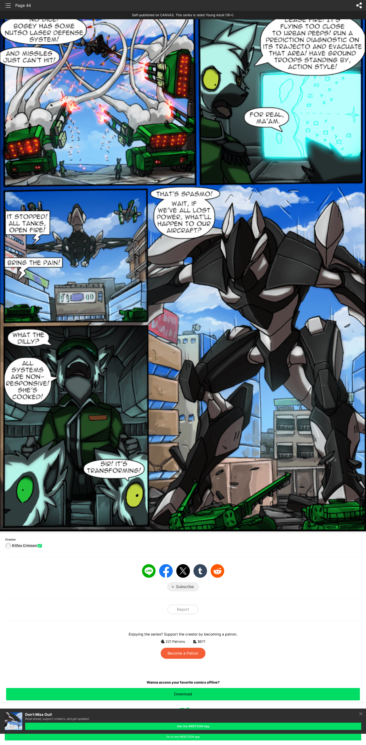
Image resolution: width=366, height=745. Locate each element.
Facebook (166, 571)
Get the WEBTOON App (193, 726)
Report (183, 609)
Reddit (217, 571)
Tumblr (200, 571)
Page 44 (23, 5)
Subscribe (185, 586)
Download (183, 694)
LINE (149, 571)
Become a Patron (183, 653)
